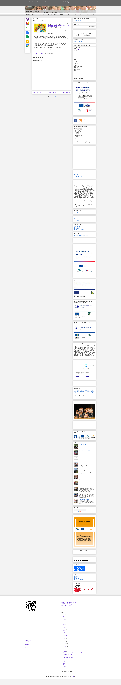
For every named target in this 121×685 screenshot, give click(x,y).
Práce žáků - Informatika (78, 579)
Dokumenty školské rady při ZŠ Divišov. (81, 235)
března (65, 648)
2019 (64, 625)
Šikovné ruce (76, 578)
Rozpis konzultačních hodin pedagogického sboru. (83, 241)
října (65, 638)
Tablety (75, 427)
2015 (64, 632)
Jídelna (61, 14)
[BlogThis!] (49, 53)
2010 (64, 664)
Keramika (75, 577)
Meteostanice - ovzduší (89, 14)
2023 (64, 619)
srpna (65, 641)
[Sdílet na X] (50, 53)
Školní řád (76, 174)
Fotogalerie (27, 644)
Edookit (80, 14)
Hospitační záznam (77, 426)
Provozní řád (76, 220)
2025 (64, 616)
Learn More (85, 2)
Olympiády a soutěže (78, 41)
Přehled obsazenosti (77, 218)
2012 (64, 661)
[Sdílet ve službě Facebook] (51, 53)
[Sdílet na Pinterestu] (52, 53)
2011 (64, 663)
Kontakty (50, 14)
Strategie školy (43, 14)
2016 (64, 630)
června (65, 643)
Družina (55, 14)
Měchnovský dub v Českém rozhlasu (68, 605)
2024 (64, 617)
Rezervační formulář (77, 219)
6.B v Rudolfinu (82, 487)
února (65, 649)
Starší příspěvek (66, 92)
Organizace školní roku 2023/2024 (80, 383)
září (64, 640)
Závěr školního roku (82, 444)
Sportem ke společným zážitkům (85, 450)
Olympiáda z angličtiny (67, 654)
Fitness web (76, 212)
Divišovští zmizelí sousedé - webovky (68, 602)
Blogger (73, 676)
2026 (64, 614)
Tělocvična (74, 14)
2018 (64, 627)
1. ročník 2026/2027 (77, 20)
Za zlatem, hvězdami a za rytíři (84, 468)
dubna (65, 646)
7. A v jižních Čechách (83, 462)
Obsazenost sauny (77, 226)
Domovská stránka (52, 92)
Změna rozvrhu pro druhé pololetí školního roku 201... (73, 652)
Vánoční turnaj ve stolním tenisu (67, 601)
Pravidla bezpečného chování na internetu (81, 552)
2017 (64, 629)
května (65, 644)
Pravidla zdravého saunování (79, 229)
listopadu (65, 636)
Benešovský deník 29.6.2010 (66, 604)
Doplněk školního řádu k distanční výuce (81, 176)
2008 (64, 668)
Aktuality (28, 14)
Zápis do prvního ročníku (68, 657)
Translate (82, 511)
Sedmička (76, 576)
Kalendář (67, 14)
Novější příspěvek (37, 92)
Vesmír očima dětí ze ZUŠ (84, 499)
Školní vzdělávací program (79, 172)
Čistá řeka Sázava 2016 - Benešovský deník (69, 600)
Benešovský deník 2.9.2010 (66, 603)
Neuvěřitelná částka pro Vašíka (84, 475)
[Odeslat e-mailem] (48, 53)
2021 (64, 622)
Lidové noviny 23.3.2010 (65, 606)
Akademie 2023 (77, 403)
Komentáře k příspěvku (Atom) (55, 96)
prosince (65, 635)
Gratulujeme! (65, 656)
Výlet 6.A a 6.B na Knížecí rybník (85, 481)
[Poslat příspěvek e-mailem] (46, 53)
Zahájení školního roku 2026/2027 (85, 456)
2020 (64, 624)
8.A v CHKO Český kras (83, 493)
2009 (64, 666)
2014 (64, 633)
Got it (90, 2)
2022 (64, 621)
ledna (65, 651)
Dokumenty (34, 14)
